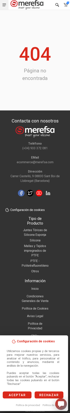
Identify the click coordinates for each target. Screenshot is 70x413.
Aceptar (17, 395)
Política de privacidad (28, 405)
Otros (35, 271)
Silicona (35, 240)
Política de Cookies (35, 308)
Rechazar (49, 395)
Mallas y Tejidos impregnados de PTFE (35, 250)
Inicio (35, 289)
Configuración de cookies (27, 210)
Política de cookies (53, 405)
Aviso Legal (35, 316)
